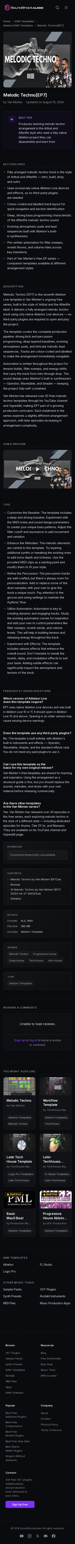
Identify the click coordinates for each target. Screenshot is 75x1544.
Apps (9, 1387)
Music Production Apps (55, 1303)
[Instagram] (29, 1536)
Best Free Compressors (14, 1424)
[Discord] (45, 1536)
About (44, 1413)
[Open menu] (66, 8)
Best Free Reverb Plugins (15, 1433)
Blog (43, 1352)
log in (33, 1040)
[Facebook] (53, 1536)
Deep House (16, 960)
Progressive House (44, 953)
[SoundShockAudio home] (24, 7)
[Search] (57, 8)
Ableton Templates (20, 983)
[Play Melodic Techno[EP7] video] (37, 469)
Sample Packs (12, 1289)
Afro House (55, 960)
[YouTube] (21, 1536)
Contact (46, 1418)
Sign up (19, 1040)
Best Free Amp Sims (18, 1441)
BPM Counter (49, 1375)
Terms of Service (51, 1430)
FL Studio (46, 1264)
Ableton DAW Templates (18, 25)
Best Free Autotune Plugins (16, 1414)
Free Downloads (51, 1358)
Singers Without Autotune (15, 1458)
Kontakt (10, 1375)
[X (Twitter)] (37, 1536)
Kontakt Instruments (52, 1296)
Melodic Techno (18, 953)
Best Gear (47, 1364)
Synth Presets (12, 1296)
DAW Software (14, 1392)
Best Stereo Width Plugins (14, 1448)
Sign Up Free (20, 1504)
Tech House (36, 960)
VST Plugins (48, 1289)
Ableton (8, 1264)
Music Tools (48, 1369)
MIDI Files (9, 1303)
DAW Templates (24, 21)
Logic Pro (9, 1271)
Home (6, 21)
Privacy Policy (49, 1424)
